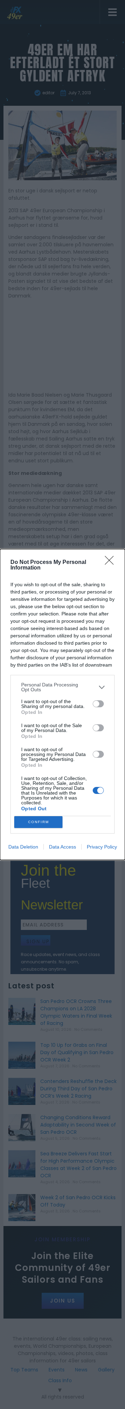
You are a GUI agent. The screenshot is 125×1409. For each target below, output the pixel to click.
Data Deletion (23, 847)
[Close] (111, 562)
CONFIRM (38, 822)
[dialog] (62, 704)
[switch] (98, 703)
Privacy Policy (102, 847)
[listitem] (62, 687)
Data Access (62, 847)
